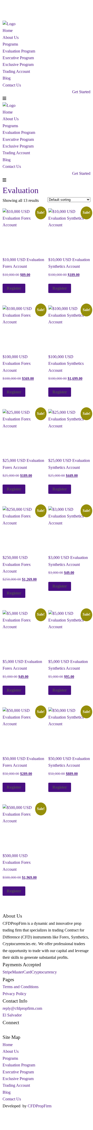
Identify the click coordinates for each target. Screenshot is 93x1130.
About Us (11, 37)
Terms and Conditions (20, 987)
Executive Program (18, 58)
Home (8, 30)
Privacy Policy (14, 993)
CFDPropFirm (39, 1106)
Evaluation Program (19, 51)
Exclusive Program (18, 64)
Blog (7, 78)
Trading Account (16, 71)
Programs (10, 44)
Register (14, 288)
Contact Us (12, 85)
